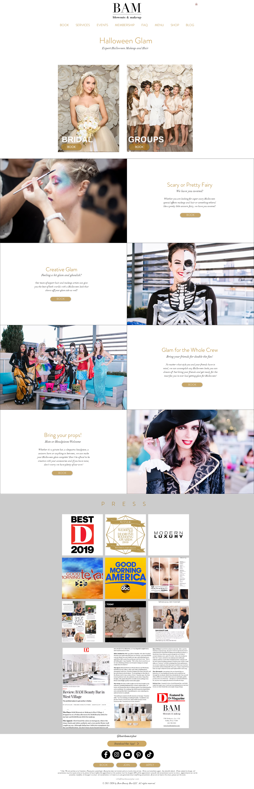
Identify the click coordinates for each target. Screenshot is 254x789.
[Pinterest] (138, 754)
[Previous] (12, 108)
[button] (196, 3)
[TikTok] (149, 754)
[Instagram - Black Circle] (116, 754)
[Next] (241, 108)
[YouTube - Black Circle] (127, 754)
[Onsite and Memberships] (130, 151)
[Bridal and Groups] (127, 151)
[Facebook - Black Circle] (105, 754)
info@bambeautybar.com (127, 778)
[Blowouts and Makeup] (124, 151)
